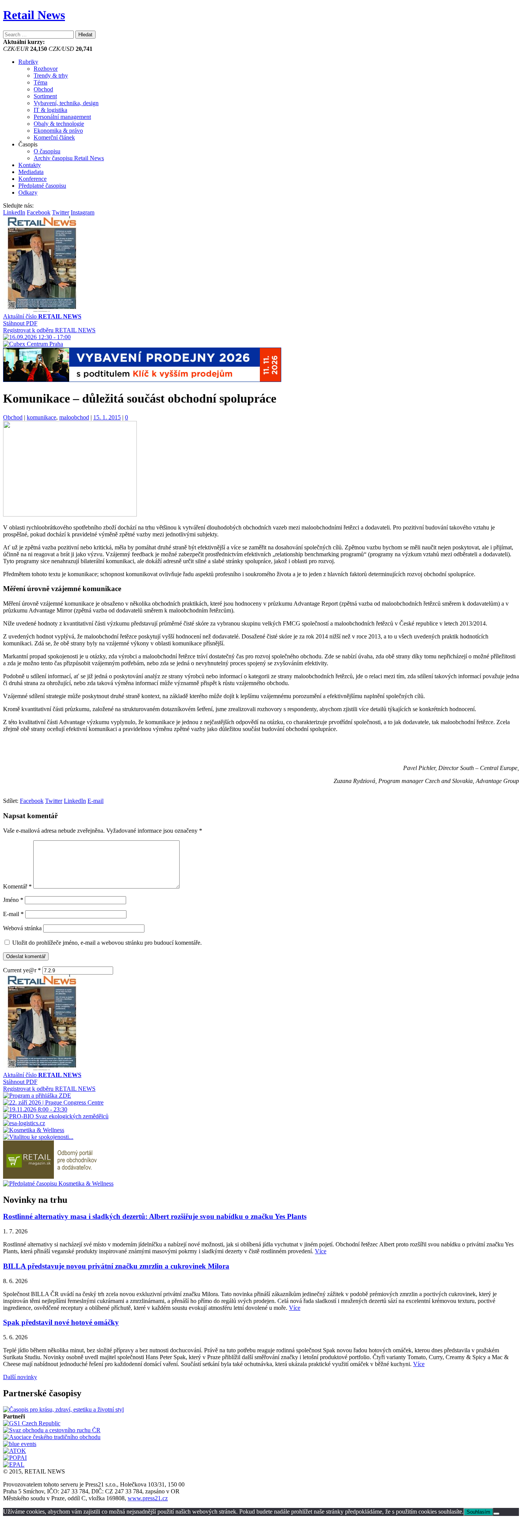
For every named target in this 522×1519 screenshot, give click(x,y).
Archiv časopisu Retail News (69, 158)
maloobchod (74, 417)
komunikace (41, 417)
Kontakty (29, 165)
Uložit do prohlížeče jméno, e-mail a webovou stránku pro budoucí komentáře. (107, 942)
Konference (32, 178)
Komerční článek (54, 137)
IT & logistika (50, 110)
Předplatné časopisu (42, 185)
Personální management (62, 117)
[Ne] (496, 1514)
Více (320, 1251)
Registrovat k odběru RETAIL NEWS (49, 330)
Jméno (13, 900)
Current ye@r (22, 970)
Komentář (17, 886)
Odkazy (27, 192)
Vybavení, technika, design (66, 103)
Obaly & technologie (59, 123)
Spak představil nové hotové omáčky (61, 1322)
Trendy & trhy (51, 75)
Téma (40, 82)
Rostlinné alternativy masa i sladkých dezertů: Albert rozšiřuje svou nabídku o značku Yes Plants (154, 1216)
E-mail (13, 914)
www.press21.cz (148, 1498)
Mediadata (31, 172)
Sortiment (45, 96)
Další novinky (20, 1377)
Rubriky (28, 61)
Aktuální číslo (42, 316)
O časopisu (47, 151)
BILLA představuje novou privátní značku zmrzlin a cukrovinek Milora (116, 1266)
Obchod (43, 89)
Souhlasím (478, 1512)
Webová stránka (22, 928)
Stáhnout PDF (20, 323)
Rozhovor (46, 68)
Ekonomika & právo (58, 130)
